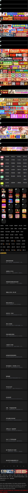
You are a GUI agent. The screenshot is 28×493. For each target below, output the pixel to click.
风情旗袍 (7, 172)
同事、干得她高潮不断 (11, 408)
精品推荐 (7, 156)
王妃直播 (11, 234)
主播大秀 (7, 234)
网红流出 (19, 166)
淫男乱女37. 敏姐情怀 (11, 429)
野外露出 (25, 166)
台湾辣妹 (7, 163)
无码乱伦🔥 (8, 243)
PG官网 (6, 225)
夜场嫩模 (7, 237)
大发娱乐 (22, 237)
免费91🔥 (2, 250)
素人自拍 (25, 159)
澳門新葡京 (3, 240)
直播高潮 (12, 231)
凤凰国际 (2, 231)
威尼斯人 (2, 225)
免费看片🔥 (13, 240)
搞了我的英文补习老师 (11, 450)
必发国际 (11, 237)
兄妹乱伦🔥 (13, 250)
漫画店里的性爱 (9, 260)
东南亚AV (25, 163)
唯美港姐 (19, 163)
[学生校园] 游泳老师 (10, 418)
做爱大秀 (13, 247)
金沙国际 (23, 243)
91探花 (13, 166)
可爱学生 (19, 169)
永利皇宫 (7, 240)
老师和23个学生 (9, 271)
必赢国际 (25, 228)
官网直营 (16, 225)
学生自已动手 (9, 387)
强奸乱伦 (13, 156)
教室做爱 (8, 376)
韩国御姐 (13, 163)
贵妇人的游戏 (9, 323)
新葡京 (16, 228)
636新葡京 (19, 240)
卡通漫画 (7, 176)
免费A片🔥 (8, 250)
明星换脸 (13, 172)
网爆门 (25, 176)
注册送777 (7, 228)
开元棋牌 (11, 225)
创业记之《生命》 (10, 313)
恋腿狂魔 (25, 169)
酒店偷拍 (2, 234)
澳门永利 (20, 225)
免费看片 (8, 247)
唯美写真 (19, 176)
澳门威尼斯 (23, 247)
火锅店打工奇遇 (9, 344)
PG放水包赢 (7, 231)
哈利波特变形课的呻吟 (11, 355)
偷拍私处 (21, 234)
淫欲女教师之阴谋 (10, 334)
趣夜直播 (2, 237)
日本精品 (13, 159)
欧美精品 (19, 156)
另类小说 (7, 185)
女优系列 (13, 169)
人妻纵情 (19, 182)
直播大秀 (18, 247)
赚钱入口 (24, 250)
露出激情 (13, 176)
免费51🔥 (2, 243)
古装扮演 (7, 169)
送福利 (12, 228)
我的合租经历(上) (10, 302)
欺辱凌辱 (7, 166)
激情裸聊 (23, 240)
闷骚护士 (25, 172)
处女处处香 (8, 397)
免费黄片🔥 (19, 250)
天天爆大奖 (18, 243)
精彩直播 (17, 231)
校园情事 (13, 182)
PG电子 (25, 225)
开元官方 (13, 243)
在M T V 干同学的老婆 (11, 439)
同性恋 (25, 179)
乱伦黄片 (16, 234)
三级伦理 (7, 159)
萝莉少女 (25, 156)
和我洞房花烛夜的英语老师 (12, 281)
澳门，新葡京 (3, 247)
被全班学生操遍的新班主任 (12, 460)
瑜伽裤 (19, 172)
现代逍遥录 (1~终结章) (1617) (13, 366)
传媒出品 (7, 179)
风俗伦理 (25, 182)
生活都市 (7, 182)
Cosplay (19, 159)
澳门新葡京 (17, 237)
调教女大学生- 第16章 (11, 292)
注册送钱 (2, 228)
